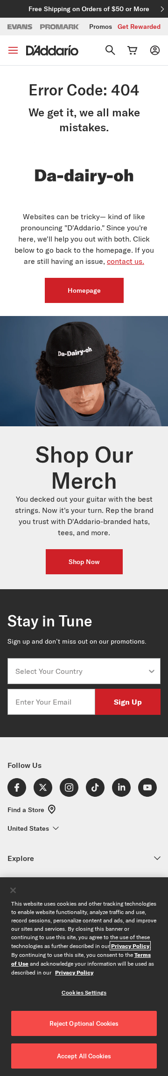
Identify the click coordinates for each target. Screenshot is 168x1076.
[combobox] (81, 671)
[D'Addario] (52, 50)
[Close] (13, 890)
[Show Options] (151, 671)
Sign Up (128, 701)
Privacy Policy (130, 945)
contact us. (125, 261)
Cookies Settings (84, 992)
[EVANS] (20, 26)
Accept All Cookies (84, 1056)
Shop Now (84, 562)
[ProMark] (60, 26)
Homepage (84, 290)
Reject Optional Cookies (84, 1023)
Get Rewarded (139, 26)
